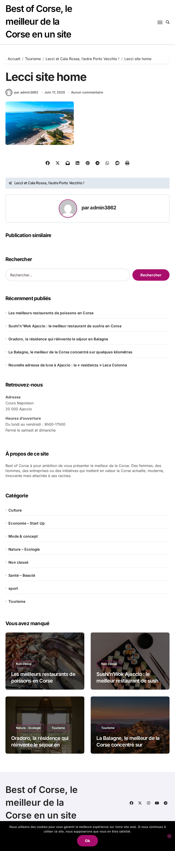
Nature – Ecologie (24, 549)
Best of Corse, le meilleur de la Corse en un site (38, 21)
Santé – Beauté (21, 575)
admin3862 (103, 208)
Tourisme (16, 601)
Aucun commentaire (87, 92)
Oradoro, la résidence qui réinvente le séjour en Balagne (58, 339)
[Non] (169, 836)
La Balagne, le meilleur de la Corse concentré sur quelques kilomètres (70, 352)
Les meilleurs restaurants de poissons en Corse (50, 313)
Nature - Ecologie (28, 728)
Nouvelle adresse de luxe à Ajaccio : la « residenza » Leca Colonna (67, 365)
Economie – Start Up (26, 523)
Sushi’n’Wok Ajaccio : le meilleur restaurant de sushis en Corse (64, 326)
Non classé (18, 562)
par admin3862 (26, 92)
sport (13, 588)
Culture (15, 510)
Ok (87, 840)
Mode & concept (23, 536)
